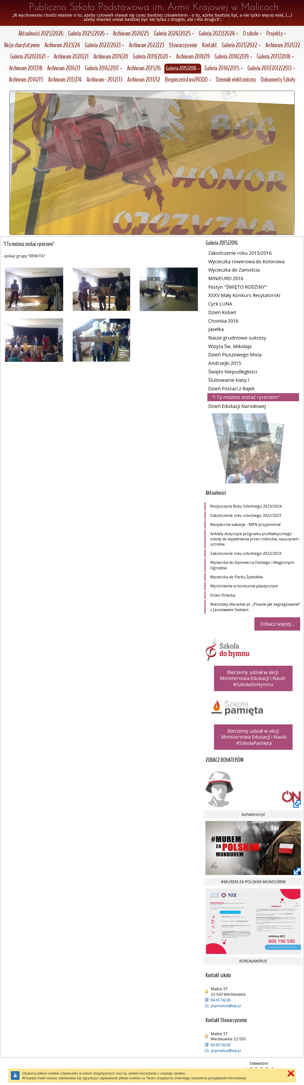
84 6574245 (221, 1000)
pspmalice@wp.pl (226, 1005)
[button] (88, 34)
